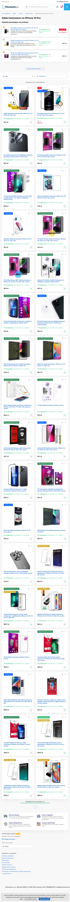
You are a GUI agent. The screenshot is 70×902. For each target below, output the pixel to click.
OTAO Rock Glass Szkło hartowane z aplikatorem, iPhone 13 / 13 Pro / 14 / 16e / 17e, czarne (50, 744)
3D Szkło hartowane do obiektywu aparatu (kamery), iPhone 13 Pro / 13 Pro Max (18, 155)
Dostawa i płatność (7, 856)
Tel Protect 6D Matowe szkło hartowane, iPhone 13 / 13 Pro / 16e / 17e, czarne (17, 449)
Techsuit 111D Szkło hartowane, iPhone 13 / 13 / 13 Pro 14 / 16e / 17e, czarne (51, 449)
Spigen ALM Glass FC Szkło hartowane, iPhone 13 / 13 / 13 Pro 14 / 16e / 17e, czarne (51, 615)
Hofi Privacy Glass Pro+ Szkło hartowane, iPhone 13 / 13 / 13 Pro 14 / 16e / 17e (17, 365)
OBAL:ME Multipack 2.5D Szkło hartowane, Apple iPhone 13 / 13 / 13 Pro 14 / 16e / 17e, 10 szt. (18, 701)
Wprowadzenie (6, 13)
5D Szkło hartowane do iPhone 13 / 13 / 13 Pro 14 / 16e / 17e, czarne (24, 28)
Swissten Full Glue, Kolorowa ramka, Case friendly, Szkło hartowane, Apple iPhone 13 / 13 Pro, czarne (51, 701)
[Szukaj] (27, 7)
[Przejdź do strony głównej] (10, 7)
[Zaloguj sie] (57, 7)
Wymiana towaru (7, 864)
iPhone (21, 13)
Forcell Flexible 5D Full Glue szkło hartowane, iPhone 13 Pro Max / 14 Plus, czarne (17, 744)
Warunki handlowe (7, 858)
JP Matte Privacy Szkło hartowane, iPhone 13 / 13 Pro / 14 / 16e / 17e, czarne (51, 239)
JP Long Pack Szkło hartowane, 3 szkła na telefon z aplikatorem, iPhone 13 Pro (18, 322)
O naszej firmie (6, 873)
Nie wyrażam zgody (30, 899)
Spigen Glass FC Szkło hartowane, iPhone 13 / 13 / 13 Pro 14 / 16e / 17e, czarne (51, 786)
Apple (14, 13)
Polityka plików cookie (8, 867)
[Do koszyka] (31, 122)
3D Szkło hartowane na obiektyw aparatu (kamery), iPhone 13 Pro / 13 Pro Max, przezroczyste (51, 322)
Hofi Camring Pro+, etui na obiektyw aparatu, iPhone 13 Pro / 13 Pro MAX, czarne (18, 572)
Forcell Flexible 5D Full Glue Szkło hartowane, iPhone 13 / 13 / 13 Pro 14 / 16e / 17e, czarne (51, 658)
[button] (67, 6)
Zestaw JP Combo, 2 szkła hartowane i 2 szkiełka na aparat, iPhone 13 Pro (50, 281)
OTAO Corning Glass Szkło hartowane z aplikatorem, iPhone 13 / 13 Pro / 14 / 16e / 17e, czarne (50, 573)
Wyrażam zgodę (44, 899)
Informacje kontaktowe (9, 869)
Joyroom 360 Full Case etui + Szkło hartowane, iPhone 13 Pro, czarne (15, 490)
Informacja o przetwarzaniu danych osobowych (16, 871)
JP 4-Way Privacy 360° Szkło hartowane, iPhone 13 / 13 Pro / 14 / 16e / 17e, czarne (17, 281)
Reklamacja (5, 860)
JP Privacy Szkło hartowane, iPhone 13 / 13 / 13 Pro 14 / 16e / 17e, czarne (24, 53)
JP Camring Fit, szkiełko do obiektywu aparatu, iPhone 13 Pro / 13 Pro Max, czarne (51, 490)
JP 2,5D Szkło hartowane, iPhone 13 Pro (50, 405)
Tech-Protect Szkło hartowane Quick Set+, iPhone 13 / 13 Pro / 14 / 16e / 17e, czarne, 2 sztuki (18, 406)
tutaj (21, 899)
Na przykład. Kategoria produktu (38, 7)
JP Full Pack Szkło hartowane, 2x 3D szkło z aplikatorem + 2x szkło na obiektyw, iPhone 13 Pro (18, 197)
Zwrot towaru (6, 862)
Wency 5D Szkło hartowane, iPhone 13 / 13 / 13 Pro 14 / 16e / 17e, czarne (51, 197)
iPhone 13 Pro (29, 13)
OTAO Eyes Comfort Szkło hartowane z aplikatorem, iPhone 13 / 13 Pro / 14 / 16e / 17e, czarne (17, 787)
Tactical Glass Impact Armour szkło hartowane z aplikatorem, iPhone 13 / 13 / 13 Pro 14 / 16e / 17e (18, 615)
